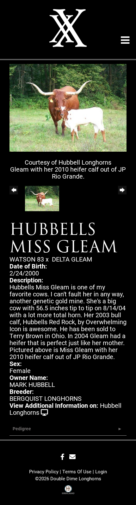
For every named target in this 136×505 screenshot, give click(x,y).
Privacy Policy (44, 471)
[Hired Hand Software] (68, 490)
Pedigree (22, 429)
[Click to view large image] (68, 107)
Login (101, 471)
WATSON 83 (26, 259)
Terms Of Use (76, 471)
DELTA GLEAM (72, 259)
